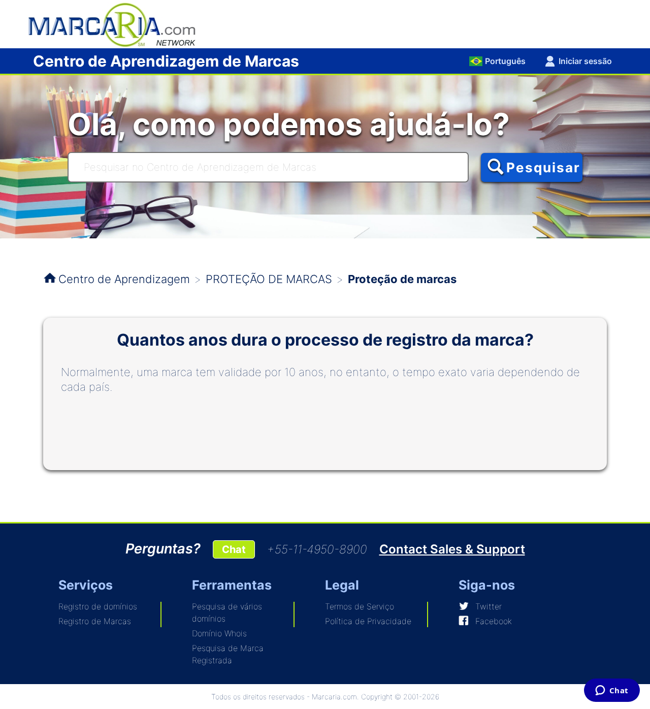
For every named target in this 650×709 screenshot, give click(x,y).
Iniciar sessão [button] (585, 61)
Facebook (493, 621)
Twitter (488, 606)
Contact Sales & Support (452, 549)
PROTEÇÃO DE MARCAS (269, 279)
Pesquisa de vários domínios (227, 612)
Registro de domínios (97, 606)
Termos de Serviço (359, 606)
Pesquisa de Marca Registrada (228, 654)
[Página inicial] (116, 23)
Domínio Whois (219, 633)
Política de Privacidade (368, 621)
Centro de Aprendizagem (124, 279)
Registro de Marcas (94, 621)
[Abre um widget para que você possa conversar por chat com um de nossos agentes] (611, 691)
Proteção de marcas (402, 279)
